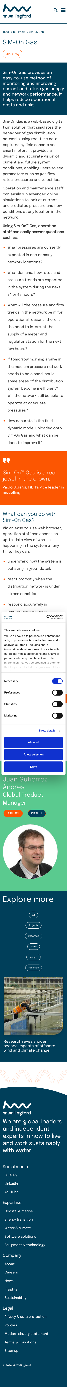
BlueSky (11, 1175)
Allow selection (34, 754)
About (10, 1264)
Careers (11, 1272)
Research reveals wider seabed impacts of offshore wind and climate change (29, 1046)
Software (19, 32)
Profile (37, 813)
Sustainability (15, 1298)
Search (56, 10)
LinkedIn (11, 1184)
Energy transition (19, 1219)
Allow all (33, 742)
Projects (33, 925)
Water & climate (18, 1228)
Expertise (33, 936)
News (34, 946)
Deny (33, 766)
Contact (13, 813)
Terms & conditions (20, 1342)
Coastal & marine (19, 1211)
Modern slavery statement (26, 1334)
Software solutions (20, 1236)
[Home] (17, 12)
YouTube (12, 1192)
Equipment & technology (25, 1245)
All (33, 915)
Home (6, 32)
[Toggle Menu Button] (63, 10)
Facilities (33, 968)
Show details (47, 730)
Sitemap (11, 1350)
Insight (34, 957)
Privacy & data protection (26, 1317)
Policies (11, 1325)
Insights (11, 1289)
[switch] (57, 693)
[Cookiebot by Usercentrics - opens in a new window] (47, 617)
